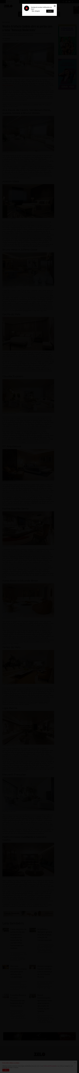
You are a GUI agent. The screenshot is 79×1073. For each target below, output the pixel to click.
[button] (54, 6)
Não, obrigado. (36, 11)
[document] (39, 536)
